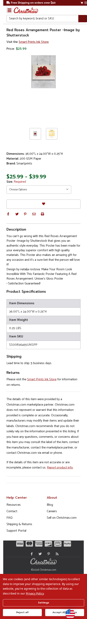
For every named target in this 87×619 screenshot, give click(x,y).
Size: (16, 181)
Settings (43, 602)
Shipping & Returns (19, 524)
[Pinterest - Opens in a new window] (47, 553)
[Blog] (56, 553)
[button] (8, 214)
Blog (50, 505)
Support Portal (16, 530)
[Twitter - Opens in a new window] (39, 553)
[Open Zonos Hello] (68, 612)
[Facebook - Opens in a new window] (30, 553)
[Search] (82, 18)
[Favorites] (43, 204)
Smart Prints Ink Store (34, 42)
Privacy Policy (35, 593)
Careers (52, 511)
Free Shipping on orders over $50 (33, 3)
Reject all (22, 612)
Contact (11, 511)
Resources (13, 505)
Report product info (60, 467)
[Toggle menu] (9, 10)
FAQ (9, 517)
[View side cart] (85, 2)
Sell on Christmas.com (61, 517)
